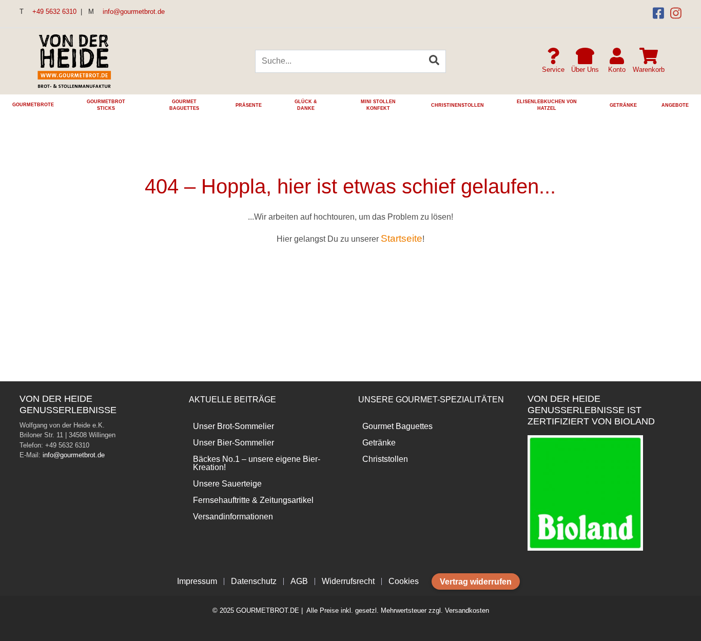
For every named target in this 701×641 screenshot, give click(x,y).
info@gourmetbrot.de (133, 11)
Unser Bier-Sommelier (233, 442)
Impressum (197, 581)
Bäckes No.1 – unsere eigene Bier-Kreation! (256, 463)
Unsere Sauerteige (227, 483)
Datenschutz (254, 581)
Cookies (403, 581)
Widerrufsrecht (348, 581)
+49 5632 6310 (53, 11)
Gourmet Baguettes (397, 426)
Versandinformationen (233, 516)
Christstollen (385, 459)
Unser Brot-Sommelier (233, 426)
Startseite (401, 238)
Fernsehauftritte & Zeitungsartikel (253, 500)
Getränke (379, 442)
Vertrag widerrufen (476, 581)
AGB (299, 581)
